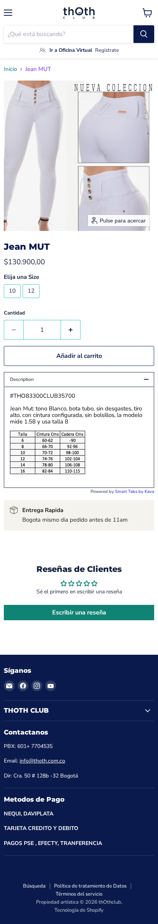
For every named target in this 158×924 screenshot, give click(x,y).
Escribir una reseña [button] (79, 612)
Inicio (10, 69)
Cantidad (14, 313)
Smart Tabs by (130, 491)
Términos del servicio (79, 894)
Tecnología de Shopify (79, 910)
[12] (32, 300)
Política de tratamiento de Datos (90, 886)
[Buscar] (143, 34)
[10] (13, 300)
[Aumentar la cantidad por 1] (71, 330)
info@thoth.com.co (42, 760)
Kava (149, 491)
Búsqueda (34, 886)
